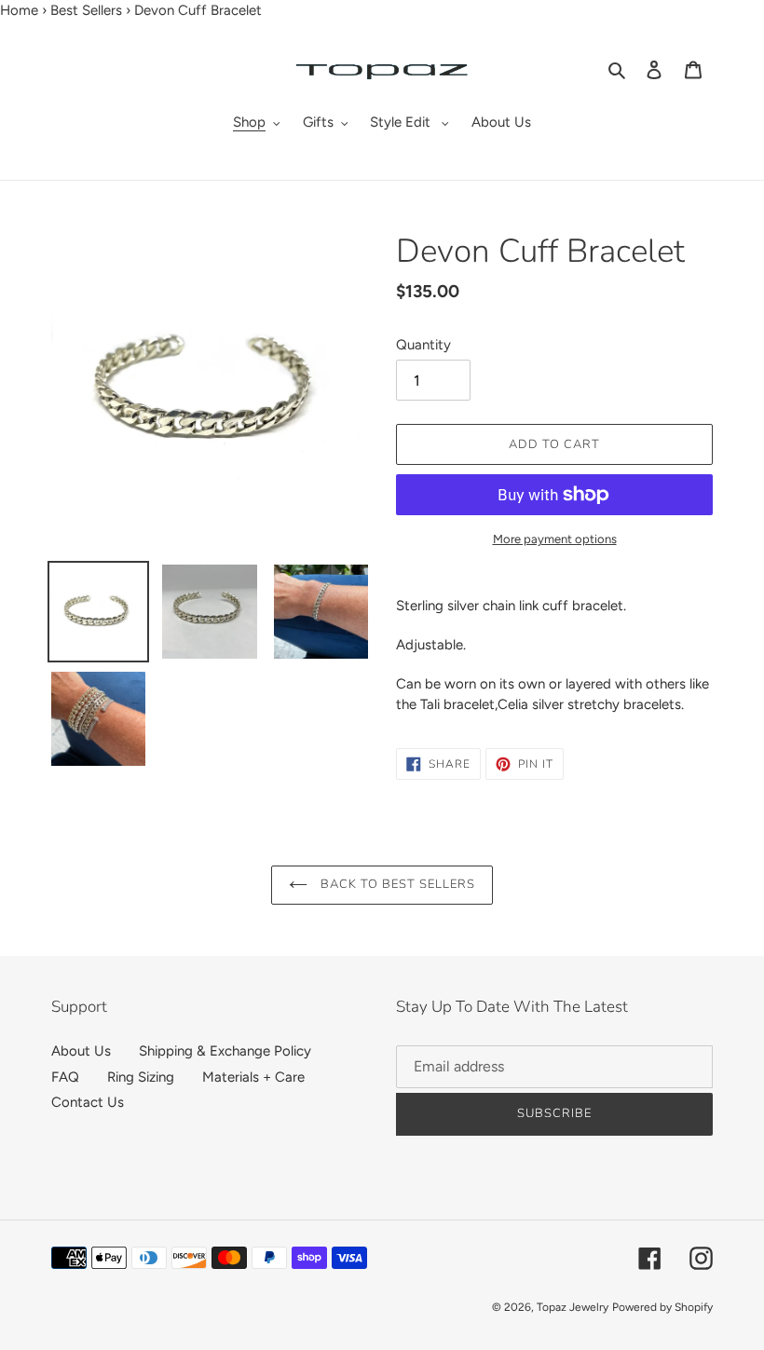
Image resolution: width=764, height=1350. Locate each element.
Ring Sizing (140, 1077)
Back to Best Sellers (396, 884)
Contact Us (87, 1102)
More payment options (555, 539)
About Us (81, 1051)
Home (19, 10)
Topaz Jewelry (572, 1307)
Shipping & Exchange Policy (225, 1051)
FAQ (65, 1077)
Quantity (423, 344)
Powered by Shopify (662, 1307)
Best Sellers (86, 10)
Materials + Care (253, 1077)
